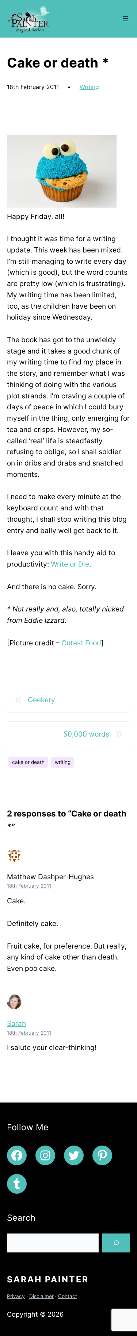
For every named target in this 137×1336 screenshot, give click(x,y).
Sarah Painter (48, 1279)
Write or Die (70, 564)
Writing (89, 86)
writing (63, 762)
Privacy (16, 1296)
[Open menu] (125, 18)
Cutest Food (81, 642)
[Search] (116, 1242)
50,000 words (86, 734)
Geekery (41, 699)
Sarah (16, 1023)
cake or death (28, 762)
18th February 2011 (29, 886)
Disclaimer (41, 1296)
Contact (67, 1296)
